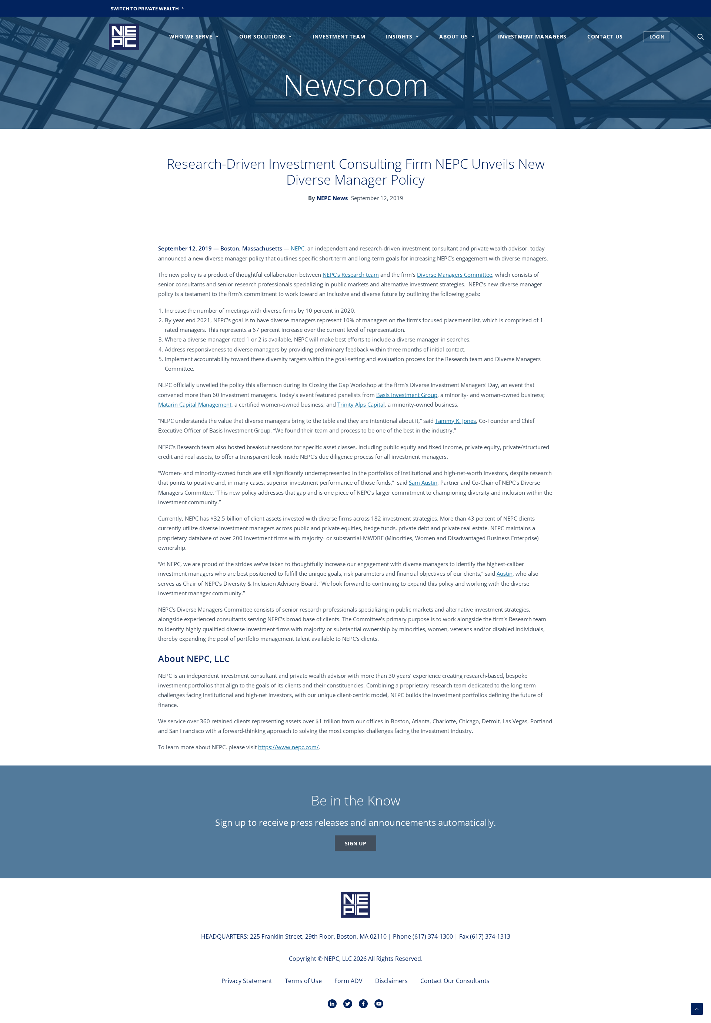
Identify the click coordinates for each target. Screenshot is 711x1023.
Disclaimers (391, 981)
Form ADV (348, 981)
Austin (505, 573)
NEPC (297, 248)
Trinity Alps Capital (361, 404)
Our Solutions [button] (262, 36)
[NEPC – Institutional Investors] (124, 36)
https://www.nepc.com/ (288, 747)
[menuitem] (147, 8)
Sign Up (355, 843)
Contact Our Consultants (455, 981)
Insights (399, 36)
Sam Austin (423, 482)
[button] (704, 37)
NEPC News (332, 198)
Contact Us (605, 36)
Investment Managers (532, 36)
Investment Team (339, 36)
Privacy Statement (246, 981)
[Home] (355, 905)
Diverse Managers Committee (454, 274)
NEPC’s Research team (351, 274)
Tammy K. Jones (455, 420)
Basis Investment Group (406, 394)
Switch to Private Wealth (145, 8)
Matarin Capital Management (194, 404)
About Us (453, 36)
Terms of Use (303, 981)
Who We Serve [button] (190, 36)
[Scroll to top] (697, 1008)
